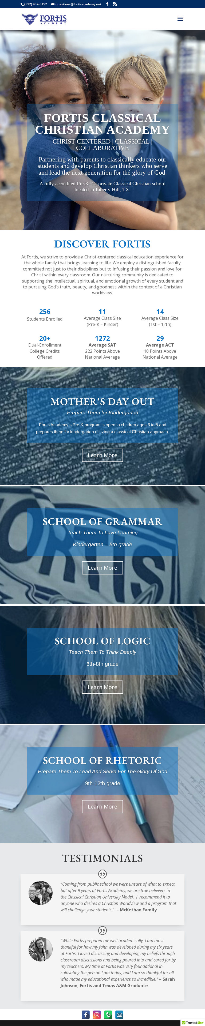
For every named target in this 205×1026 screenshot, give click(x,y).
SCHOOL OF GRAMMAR (103, 521)
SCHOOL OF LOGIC (103, 640)
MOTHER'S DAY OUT (102, 401)
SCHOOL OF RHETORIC (102, 760)
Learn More (102, 455)
